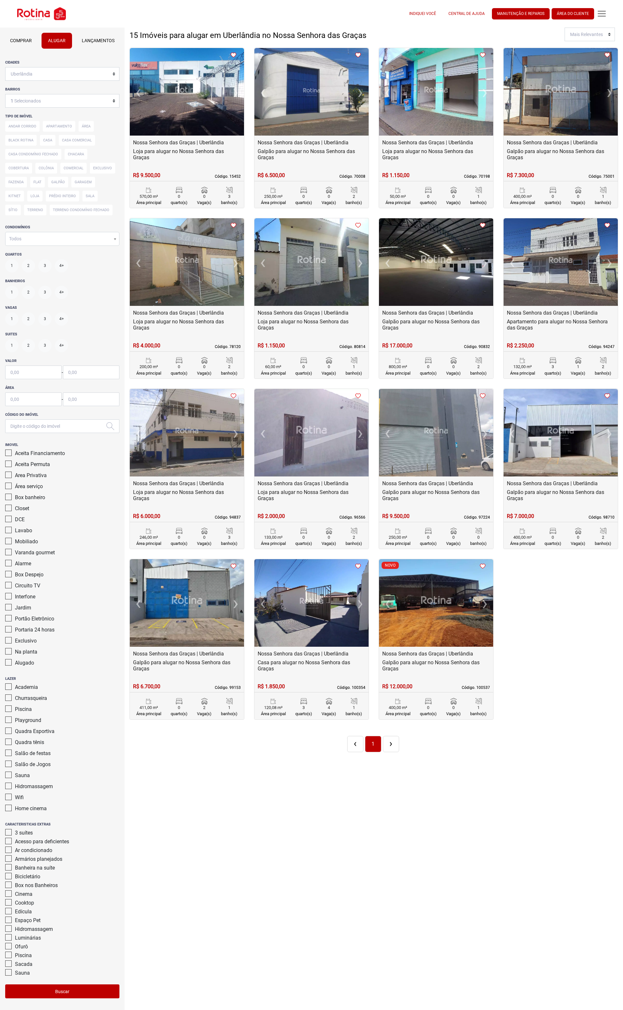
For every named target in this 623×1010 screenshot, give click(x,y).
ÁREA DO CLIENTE (573, 13)
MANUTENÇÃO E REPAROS (520, 13)
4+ (61, 265)
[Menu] (602, 14)
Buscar (62, 991)
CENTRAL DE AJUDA (466, 13)
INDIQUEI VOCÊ (422, 13)
